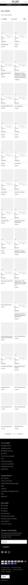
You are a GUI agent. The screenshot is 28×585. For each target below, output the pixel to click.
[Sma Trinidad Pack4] (7, 399)
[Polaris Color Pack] (21, 175)
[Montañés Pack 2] (21, 419)
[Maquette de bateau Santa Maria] (21, 204)
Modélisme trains (6, 448)
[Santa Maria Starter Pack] (7, 56)
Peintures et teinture (6, 461)
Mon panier (4, 508)
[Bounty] (7, 118)
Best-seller (4, 453)
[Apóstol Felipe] (7, 204)
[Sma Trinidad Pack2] (21, 328)
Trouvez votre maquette (7, 456)
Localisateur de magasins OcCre (10, 491)
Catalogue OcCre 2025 (7, 466)
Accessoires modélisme (7, 464)
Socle (2, 458)
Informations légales (16, 567)
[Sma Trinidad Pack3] (21, 380)
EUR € (4, 576)
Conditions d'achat (5, 567)
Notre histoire (5, 478)
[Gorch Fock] (21, 146)
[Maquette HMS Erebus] (7, 89)
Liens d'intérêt (5, 521)
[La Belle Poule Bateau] (7, 349)
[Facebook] (2, 552)
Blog (2, 494)
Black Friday (4, 469)
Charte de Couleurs (6, 524)
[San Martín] (7, 175)
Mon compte (4, 505)
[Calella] (21, 28)
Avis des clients (5, 513)
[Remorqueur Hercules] (7, 264)
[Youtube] (5, 552)
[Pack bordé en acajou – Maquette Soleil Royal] (7, 328)
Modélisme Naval (6, 445)
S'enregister (4, 511)
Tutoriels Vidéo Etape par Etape (10, 483)
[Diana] (7, 234)
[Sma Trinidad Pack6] (7, 419)
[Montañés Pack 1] (7, 380)
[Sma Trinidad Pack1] (7, 297)
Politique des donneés (6, 569)
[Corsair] (7, 146)
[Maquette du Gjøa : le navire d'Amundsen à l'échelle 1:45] (21, 297)
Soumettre (6, 547)
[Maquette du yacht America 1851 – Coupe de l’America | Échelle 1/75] (21, 264)
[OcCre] (15, 2)
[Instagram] (9, 552)
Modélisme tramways (7, 451)
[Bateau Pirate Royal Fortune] (21, 349)
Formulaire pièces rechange (9, 518)
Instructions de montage (8, 516)
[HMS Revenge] (7, 28)
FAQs (2, 486)
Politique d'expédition (6, 571)
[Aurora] (21, 118)
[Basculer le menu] (1, 1)
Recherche (4, 496)
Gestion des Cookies (17, 569)
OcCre (2, 15)
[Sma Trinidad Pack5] (21, 399)
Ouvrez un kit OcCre (6, 481)
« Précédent (8, 434)
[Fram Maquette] (21, 89)
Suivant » (20, 434)
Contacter (4, 489)
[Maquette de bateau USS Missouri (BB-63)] (21, 234)
